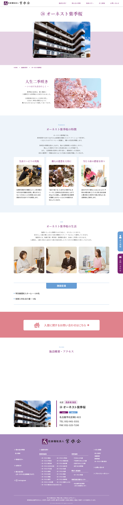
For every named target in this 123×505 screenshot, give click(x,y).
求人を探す (98, 453)
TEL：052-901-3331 (69, 421)
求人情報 (102, 3)
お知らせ (18, 465)
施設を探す (62, 3)
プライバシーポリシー (102, 473)
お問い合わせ (114, 3)
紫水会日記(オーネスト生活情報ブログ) (25, 473)
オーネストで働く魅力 (101, 461)
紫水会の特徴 (76, 3)
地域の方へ (90, 3)
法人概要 (17, 453)
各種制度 (97, 456)
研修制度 (97, 459)
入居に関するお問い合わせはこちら (65, 325)
